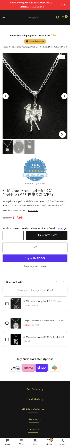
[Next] (64, 96)
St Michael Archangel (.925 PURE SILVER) (43, 337)
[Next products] (63, 282)
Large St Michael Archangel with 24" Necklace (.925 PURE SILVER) (44, 321)
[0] (63, 17)
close (65, 5)
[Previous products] (56, 282)
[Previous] (6, 96)
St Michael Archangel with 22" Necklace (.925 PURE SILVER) (44, 301)
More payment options (35, 266)
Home (5, 47)
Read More (33, 210)
